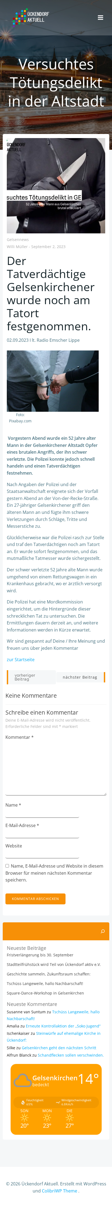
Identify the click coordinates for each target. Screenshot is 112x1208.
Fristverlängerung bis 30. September (40, 954)
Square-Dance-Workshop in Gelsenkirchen (45, 993)
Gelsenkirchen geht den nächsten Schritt (59, 1047)
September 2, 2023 (48, 247)
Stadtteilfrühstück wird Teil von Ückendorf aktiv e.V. (54, 964)
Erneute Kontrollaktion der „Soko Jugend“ (63, 1026)
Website (13, 846)
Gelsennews (18, 239)
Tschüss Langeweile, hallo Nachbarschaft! (45, 983)
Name (13, 805)
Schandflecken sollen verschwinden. (71, 1055)
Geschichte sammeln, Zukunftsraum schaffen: (49, 974)
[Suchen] (102, 931)
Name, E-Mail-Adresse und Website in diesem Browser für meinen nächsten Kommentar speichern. (54, 873)
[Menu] (100, 17)
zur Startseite (21, 660)
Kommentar (19, 737)
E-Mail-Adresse (22, 825)
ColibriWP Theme (59, 1191)
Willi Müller (17, 247)
